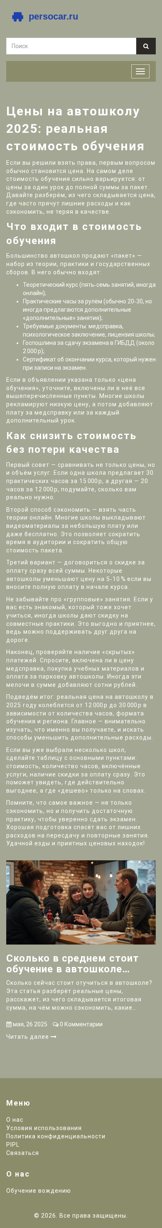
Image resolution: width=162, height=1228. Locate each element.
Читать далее (28, 1036)
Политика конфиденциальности (56, 1136)
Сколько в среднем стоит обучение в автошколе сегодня (72, 964)
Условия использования (44, 1128)
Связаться (22, 1153)
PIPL (13, 1144)
